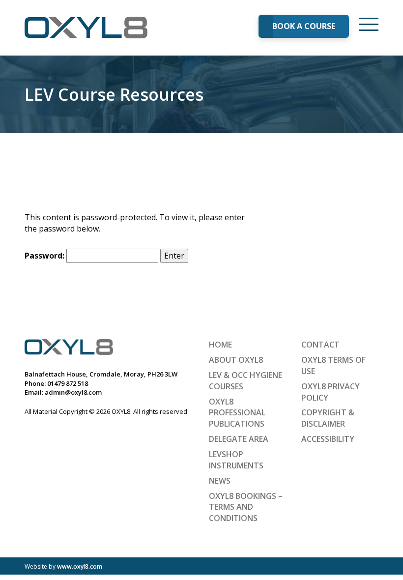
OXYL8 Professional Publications (237, 413)
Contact (320, 344)
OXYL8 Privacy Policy (330, 392)
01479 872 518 (67, 383)
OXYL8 (86, 27)
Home (220, 344)
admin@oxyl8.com (73, 392)
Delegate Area (238, 439)
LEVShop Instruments (236, 460)
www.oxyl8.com (79, 566)
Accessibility (327, 439)
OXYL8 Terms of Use (333, 365)
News (219, 480)
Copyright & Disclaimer (327, 418)
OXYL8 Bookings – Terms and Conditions (246, 507)
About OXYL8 (236, 359)
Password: (45, 255)
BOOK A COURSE (303, 26)
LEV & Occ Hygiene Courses (245, 381)
